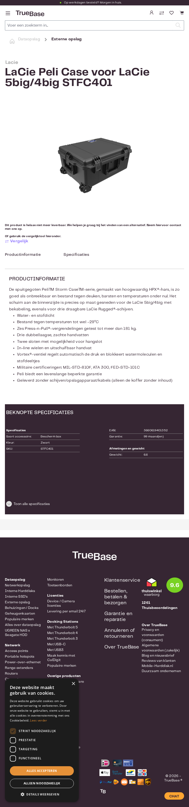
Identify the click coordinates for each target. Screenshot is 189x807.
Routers (11, 673)
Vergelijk (19, 241)
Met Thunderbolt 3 (62, 638)
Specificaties (76, 255)
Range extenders (19, 668)
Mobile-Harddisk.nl (157, 666)
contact (175, 225)
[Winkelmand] (181, 12)
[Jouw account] (151, 12)
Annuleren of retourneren (119, 633)
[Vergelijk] (162, 13)
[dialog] (42, 740)
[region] (94, 160)
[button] (94, 504)
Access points (16, 651)
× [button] (73, 684)
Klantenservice (122, 580)
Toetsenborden (59, 585)
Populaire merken (19, 619)
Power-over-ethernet (23, 662)
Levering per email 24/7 (66, 611)
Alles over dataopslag (23, 625)
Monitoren (55, 579)
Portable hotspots (19, 656)
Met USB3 (55, 650)
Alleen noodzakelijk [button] (42, 783)
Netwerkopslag (17, 585)
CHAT (174, 796)
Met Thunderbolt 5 (62, 627)
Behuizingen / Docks (21, 608)
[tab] (23, 256)
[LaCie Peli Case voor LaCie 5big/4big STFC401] (94, 160)
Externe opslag (17, 602)
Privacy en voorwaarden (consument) (153, 635)
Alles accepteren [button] (42, 771)
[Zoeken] (178, 25)
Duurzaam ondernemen (161, 671)
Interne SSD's (16, 596)
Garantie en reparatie (118, 616)
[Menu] (8, 13)
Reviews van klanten (158, 661)
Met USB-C (56, 644)
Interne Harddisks (20, 591)
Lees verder (38, 720)
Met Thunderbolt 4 (62, 633)
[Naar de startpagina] (29, 13)
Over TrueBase (121, 647)
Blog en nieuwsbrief (158, 655)
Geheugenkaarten (20, 613)
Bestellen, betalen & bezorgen (115, 597)
